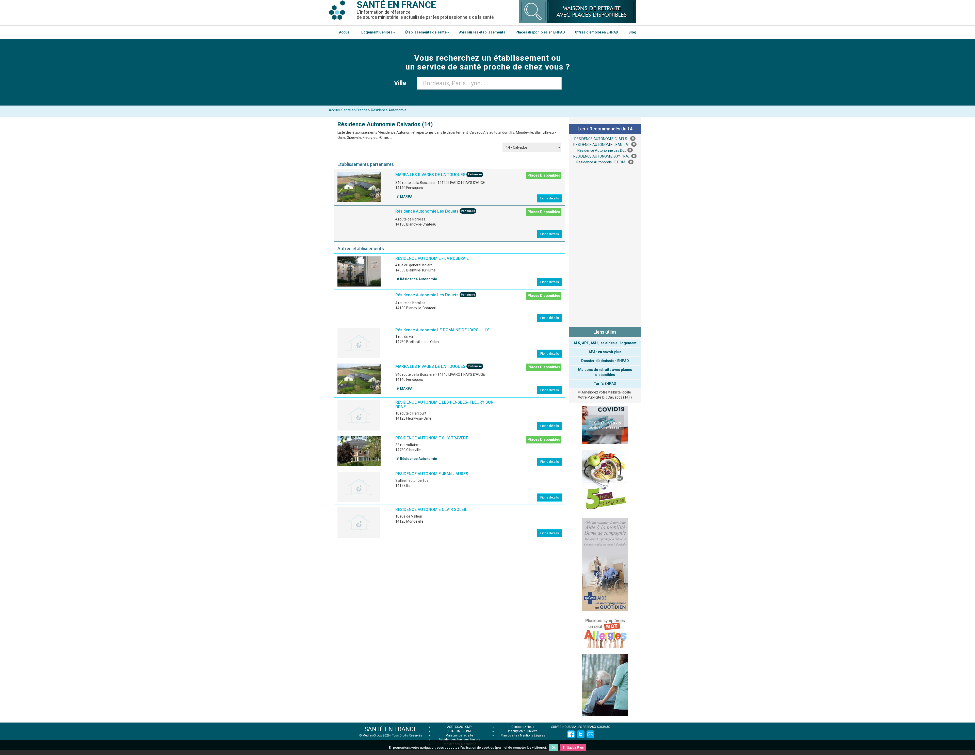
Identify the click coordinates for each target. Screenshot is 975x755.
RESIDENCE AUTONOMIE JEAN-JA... (601, 145)
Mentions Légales (532, 735)
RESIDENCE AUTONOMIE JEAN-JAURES (431, 473)
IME (459, 731)
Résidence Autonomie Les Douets (427, 211)
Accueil (345, 32)
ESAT (451, 731)
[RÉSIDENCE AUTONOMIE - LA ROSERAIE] (359, 271)
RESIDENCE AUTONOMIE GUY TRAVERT (431, 438)
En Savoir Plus (573, 747)
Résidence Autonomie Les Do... (602, 150)
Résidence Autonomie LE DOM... (601, 162)
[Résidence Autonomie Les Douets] (359, 223)
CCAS (459, 727)
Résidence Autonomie (389, 110)
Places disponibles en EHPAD (540, 32)
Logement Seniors (377, 32)
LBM (468, 731)
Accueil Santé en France (348, 110)
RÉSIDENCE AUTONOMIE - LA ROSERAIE (432, 258)
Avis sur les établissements (482, 32)
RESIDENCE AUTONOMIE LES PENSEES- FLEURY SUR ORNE (444, 404)
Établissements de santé (426, 32)
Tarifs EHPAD (605, 384)
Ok (553, 747)
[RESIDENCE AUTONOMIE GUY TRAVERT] (359, 451)
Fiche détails (549, 198)
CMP (468, 727)
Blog (632, 32)
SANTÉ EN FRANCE (390, 729)
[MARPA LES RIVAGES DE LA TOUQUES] (359, 187)
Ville (401, 83)
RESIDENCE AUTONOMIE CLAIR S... (601, 139)
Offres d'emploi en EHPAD (596, 32)
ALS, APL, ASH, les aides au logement (605, 343)
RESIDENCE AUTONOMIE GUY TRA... (601, 156)
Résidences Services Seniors (459, 740)
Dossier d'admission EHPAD (605, 361)
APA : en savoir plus (605, 352)
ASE (450, 727)
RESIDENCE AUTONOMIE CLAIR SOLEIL (431, 509)
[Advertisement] (605, 245)
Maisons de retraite (459, 735)
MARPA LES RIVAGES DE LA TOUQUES (430, 175)
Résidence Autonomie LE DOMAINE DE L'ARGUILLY (442, 330)
